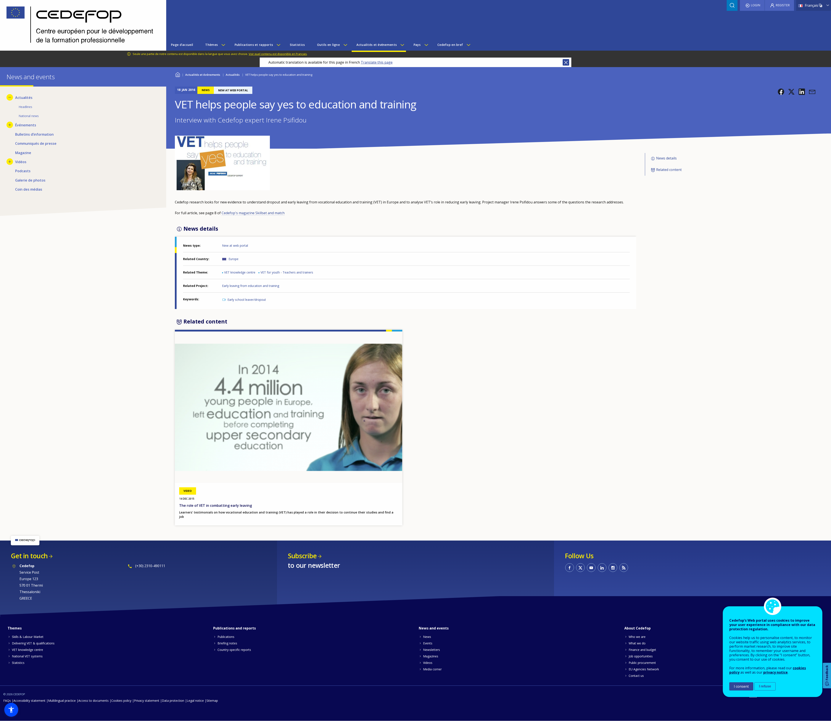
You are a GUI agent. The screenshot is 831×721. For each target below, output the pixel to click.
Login (755, 5)
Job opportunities (641, 656)
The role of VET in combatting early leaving (215, 505)
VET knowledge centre (239, 272)
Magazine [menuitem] (23, 152)
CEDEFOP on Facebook (569, 567)
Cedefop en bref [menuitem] (450, 45)
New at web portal (235, 245)
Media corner (432, 669)
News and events (434, 628)
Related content (669, 169)
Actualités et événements (202, 75)
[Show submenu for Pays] (426, 45)
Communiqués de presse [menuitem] (35, 143)
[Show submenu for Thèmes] (223, 45)
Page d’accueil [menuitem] (182, 45)
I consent (741, 686)
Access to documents (93, 700)
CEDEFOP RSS (623, 567)
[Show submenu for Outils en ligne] (345, 45)
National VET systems (27, 656)
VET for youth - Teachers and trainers (287, 272)
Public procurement (642, 663)
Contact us (636, 676)
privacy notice (775, 672)
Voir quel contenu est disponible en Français (278, 54)
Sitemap (212, 700)
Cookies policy (121, 700)
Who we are (637, 637)
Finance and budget (642, 650)
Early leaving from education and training (250, 286)
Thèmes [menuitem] (211, 45)
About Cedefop (637, 628)
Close (566, 62)
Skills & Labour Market (27, 637)
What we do (637, 643)
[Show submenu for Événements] (9, 125)
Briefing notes (227, 643)
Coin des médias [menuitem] (28, 189)
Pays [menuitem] (417, 45)
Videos (427, 663)
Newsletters (431, 650)
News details (666, 158)
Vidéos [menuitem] (20, 161)
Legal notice (195, 700)
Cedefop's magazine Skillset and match (253, 213)
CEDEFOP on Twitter (580, 567)
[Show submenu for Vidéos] (9, 161)
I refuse (765, 686)
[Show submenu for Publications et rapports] (278, 45)
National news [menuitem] (29, 116)
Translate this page (377, 62)
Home (177, 74)
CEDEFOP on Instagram (613, 567)
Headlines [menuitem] (25, 107)
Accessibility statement (29, 700)
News (427, 637)
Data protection (173, 700)
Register (783, 5)
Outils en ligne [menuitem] (328, 45)
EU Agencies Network (644, 669)
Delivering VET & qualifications (33, 643)
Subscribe (302, 555)
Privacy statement (146, 700)
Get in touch (29, 555)
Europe (233, 259)
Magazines (430, 656)
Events (427, 643)
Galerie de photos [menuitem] (30, 180)
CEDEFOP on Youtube (591, 567)
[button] (781, 91)
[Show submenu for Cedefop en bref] (468, 45)
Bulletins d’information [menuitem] (34, 134)
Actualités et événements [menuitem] (376, 45)
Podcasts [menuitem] (23, 171)
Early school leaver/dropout (246, 300)
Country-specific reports (234, 650)
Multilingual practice (62, 700)
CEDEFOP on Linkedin (602, 567)
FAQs (7, 700)
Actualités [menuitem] (23, 97)
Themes (15, 628)
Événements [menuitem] (25, 125)
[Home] (80, 25)
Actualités (233, 75)
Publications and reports (234, 628)
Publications (225, 637)
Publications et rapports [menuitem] (254, 45)
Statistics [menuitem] (297, 45)
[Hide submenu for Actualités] (9, 97)
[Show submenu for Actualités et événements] (402, 45)
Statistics (18, 663)
